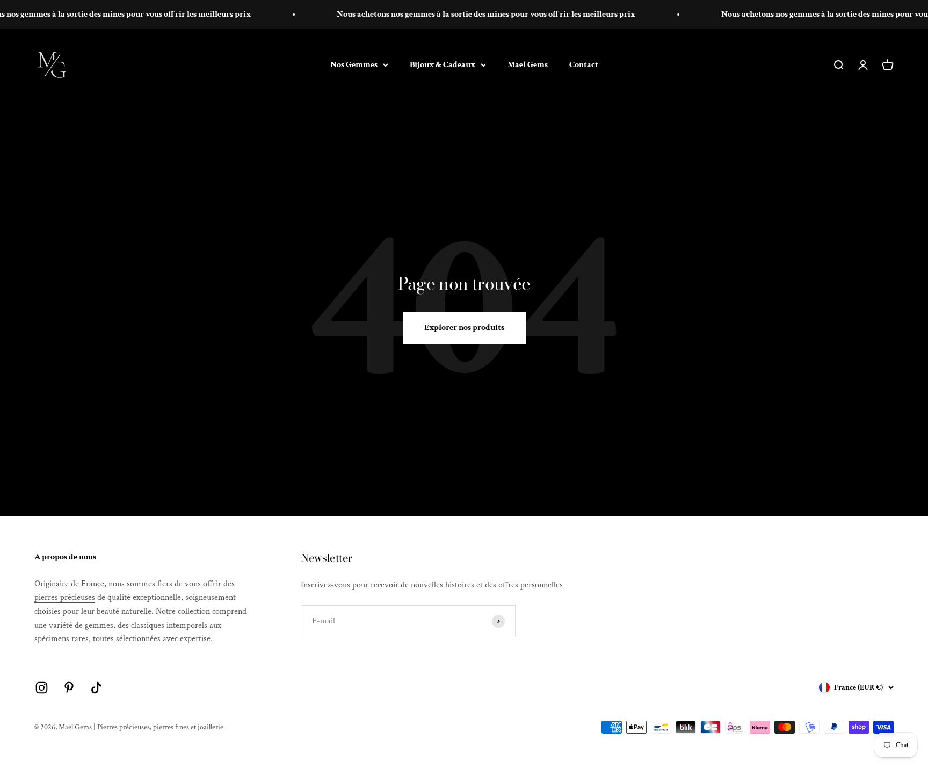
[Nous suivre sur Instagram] (41, 687)
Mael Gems (528, 64)
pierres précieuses (64, 597)
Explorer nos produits (464, 327)
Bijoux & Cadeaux (442, 64)
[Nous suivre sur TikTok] (96, 687)
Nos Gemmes (354, 64)
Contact (583, 64)
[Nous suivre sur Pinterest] (69, 687)
